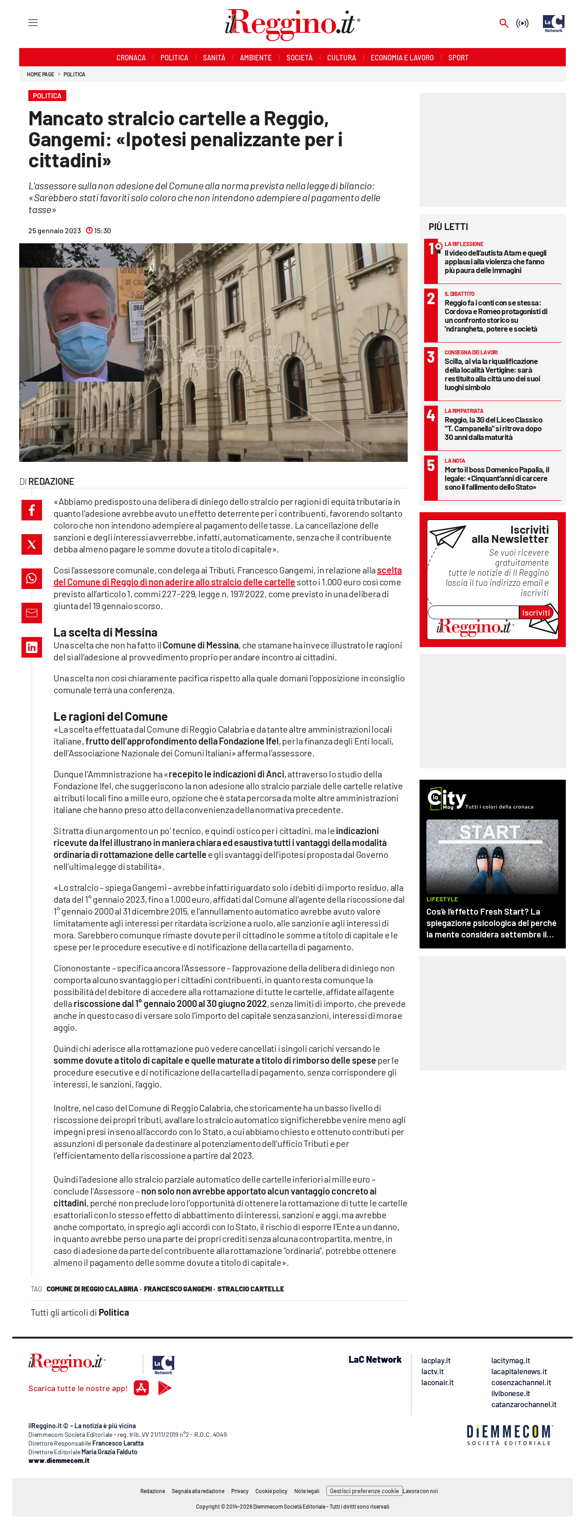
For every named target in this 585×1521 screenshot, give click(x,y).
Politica (74, 74)
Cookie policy (271, 1491)
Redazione (152, 1491)
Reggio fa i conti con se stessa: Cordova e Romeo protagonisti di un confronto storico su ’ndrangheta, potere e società (496, 315)
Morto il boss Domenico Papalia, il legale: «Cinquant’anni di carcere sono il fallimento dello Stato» (497, 478)
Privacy (240, 1491)
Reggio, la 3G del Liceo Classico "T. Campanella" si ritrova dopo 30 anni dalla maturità (493, 428)
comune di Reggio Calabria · (94, 1289)
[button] (31, 510)
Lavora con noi (420, 1491)
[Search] (504, 24)
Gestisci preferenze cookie (364, 1490)
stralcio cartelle (251, 1289)
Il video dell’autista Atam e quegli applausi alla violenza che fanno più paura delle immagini (496, 261)
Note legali (306, 1491)
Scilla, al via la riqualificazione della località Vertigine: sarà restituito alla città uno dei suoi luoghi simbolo (492, 373)
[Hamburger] (24, 22)
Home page (40, 74)
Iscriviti (536, 612)
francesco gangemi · (179, 1289)
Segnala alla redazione (198, 1491)
